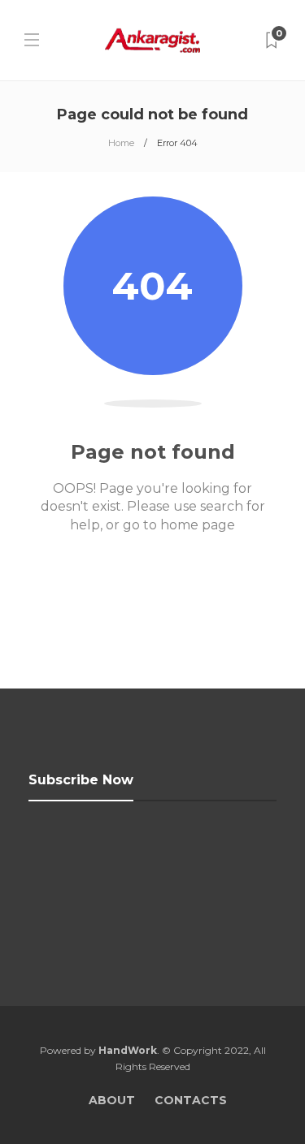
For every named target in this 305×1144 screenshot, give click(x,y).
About (112, 1100)
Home (121, 143)
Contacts (191, 1100)
